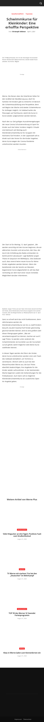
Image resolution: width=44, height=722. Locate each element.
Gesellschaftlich (18, 14)
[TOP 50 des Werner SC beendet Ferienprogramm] (22, 596)
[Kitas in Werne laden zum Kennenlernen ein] (22, 636)
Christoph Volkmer (19, 32)
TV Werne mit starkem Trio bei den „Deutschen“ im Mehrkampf (22, 574)
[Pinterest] (25, 67)
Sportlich (22, 569)
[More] (36, 67)
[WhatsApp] (30, 67)
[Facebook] (15, 67)
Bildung (22, 648)
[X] (20, 67)
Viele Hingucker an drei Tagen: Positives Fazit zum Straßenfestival (22, 535)
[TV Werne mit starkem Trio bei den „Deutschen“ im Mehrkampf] (22, 556)
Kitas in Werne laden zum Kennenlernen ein (22, 653)
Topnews (29, 14)
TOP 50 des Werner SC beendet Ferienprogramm (22, 614)
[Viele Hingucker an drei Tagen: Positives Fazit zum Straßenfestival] (22, 517)
